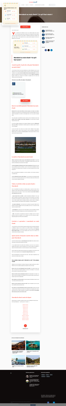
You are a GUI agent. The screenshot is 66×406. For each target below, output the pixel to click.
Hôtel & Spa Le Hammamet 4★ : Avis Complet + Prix (49, 38)
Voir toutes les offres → (28, 52)
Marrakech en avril (25, 308)
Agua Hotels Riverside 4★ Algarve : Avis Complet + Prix (49, 34)
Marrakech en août (25, 314)
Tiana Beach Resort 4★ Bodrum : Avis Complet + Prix (49, 30)
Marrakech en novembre (25, 318)
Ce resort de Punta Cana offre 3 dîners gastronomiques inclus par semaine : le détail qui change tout (34, 380)
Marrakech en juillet (25, 312)
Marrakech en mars (25, 307)
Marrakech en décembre (25, 319)
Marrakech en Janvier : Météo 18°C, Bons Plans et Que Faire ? (32, 366)
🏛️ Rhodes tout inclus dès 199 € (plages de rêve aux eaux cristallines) (49, 42)
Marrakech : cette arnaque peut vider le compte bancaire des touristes (34, 376)
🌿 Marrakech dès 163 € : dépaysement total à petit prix (18, 94)
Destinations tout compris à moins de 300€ (17, 366)
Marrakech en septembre (25, 315)
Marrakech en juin (25, 311)
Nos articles (14, 367)
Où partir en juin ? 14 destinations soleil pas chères (33, 351)
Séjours (46, 35)
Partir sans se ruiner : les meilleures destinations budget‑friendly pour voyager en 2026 (17, 352)
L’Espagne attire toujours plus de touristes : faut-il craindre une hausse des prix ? (34, 385)
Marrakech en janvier (25, 304)
